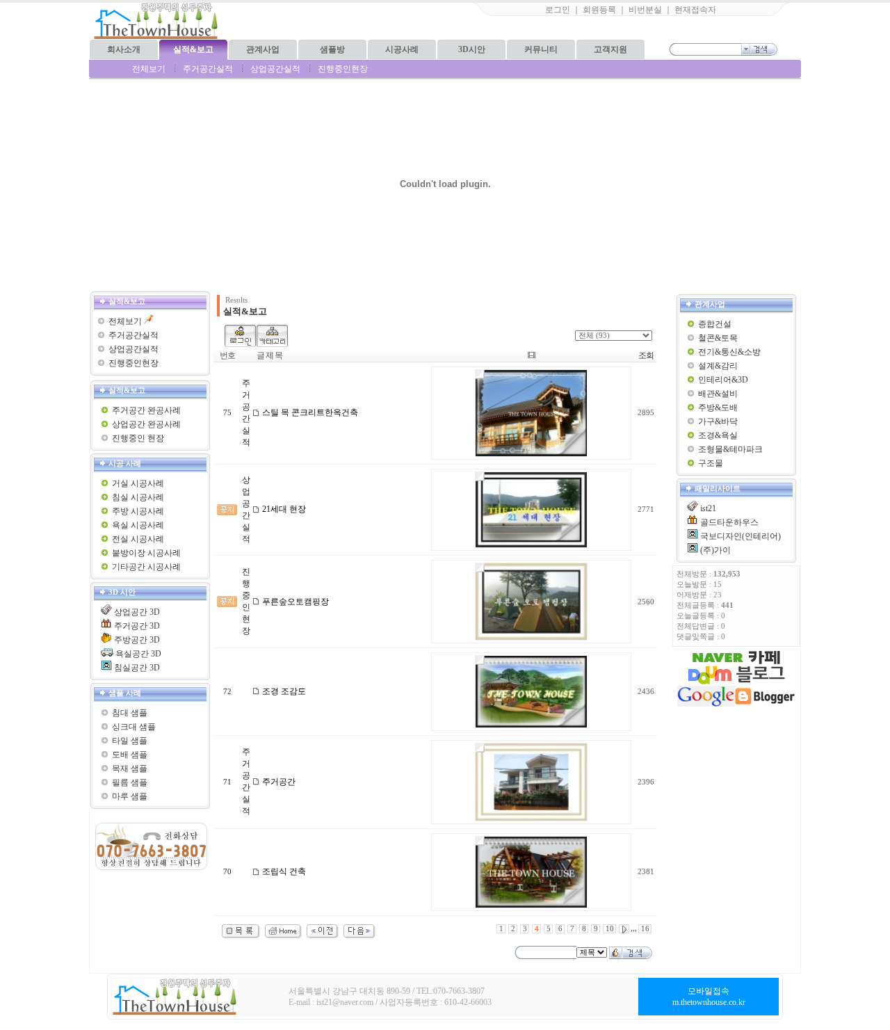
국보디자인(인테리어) (740, 536)
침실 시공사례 (138, 497)
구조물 (710, 463)
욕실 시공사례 (138, 525)
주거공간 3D (137, 626)
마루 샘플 (129, 796)
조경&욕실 (718, 435)
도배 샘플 (129, 754)
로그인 (557, 10)
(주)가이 (715, 550)
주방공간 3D (137, 640)
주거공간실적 (208, 69)
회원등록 (599, 10)
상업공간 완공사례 (146, 424)
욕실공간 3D (138, 654)
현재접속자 (695, 10)
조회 (646, 355)
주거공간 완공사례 (146, 410)
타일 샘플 (129, 741)
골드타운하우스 (729, 522)
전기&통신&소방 (729, 352)
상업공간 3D (137, 612)
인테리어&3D (723, 380)
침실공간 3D (137, 668)
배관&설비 (718, 394)
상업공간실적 (275, 69)
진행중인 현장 (138, 438)
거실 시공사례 (138, 483)
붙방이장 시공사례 (146, 553)
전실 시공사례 (138, 539)
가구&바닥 (718, 421)
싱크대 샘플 (134, 727)
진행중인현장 (343, 69)
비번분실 (645, 10)
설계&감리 (718, 366)
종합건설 (714, 324)
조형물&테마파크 (730, 449)
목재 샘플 (129, 768)
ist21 (708, 508)
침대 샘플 (129, 713)
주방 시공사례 (138, 511)
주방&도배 (718, 407)
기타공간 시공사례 (146, 567)
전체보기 (148, 69)
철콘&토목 (718, 338)
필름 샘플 (129, 782)
